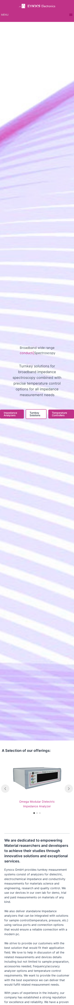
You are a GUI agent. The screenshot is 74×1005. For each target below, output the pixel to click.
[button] (4, 14)
